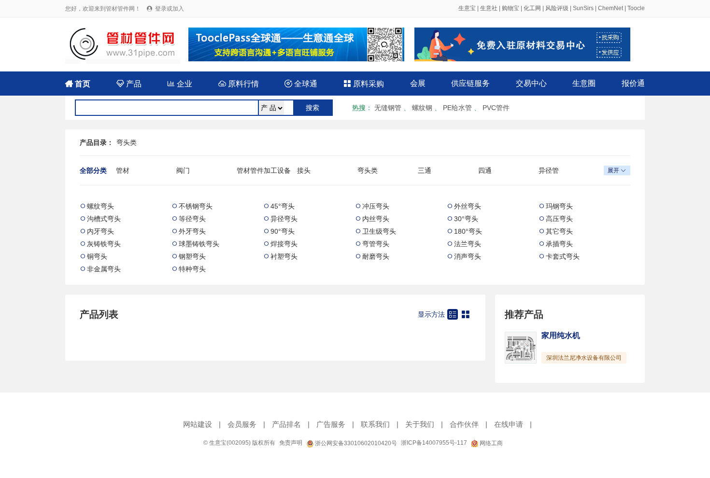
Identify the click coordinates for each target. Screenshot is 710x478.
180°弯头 (468, 231)
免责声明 (290, 442)
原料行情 (238, 84)
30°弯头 (466, 219)
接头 (304, 170)
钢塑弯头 (192, 256)
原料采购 (363, 84)
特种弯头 (192, 269)
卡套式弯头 (563, 256)
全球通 (300, 84)
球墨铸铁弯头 (199, 244)
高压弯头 (559, 219)
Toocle (636, 8)
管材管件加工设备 (264, 170)
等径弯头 (192, 219)
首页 (77, 84)
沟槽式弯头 (104, 219)
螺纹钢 (422, 108)
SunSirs (583, 8)
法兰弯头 (467, 244)
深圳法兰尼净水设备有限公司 (584, 357)
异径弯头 (284, 219)
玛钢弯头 (559, 206)
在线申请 (508, 424)
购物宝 (510, 8)
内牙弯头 (100, 231)
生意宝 (467, 8)
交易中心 (531, 83)
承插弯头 (559, 244)
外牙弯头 (192, 231)
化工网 (532, 8)
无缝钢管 (387, 108)
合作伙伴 (464, 424)
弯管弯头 (375, 244)
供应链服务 (470, 83)
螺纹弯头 (100, 206)
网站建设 (197, 424)
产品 (129, 84)
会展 (418, 83)
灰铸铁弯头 (104, 244)
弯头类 (126, 142)
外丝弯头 (467, 206)
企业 (179, 84)
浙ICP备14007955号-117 (434, 442)
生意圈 (584, 83)
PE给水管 (457, 108)
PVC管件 (496, 108)
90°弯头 (282, 231)
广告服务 (330, 424)
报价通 (633, 83)
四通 (485, 170)
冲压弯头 (375, 206)
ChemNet (610, 8)
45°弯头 (282, 206)
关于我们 (419, 424)
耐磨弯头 (375, 256)
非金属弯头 (104, 269)
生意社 (488, 8)
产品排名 (286, 424)
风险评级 (556, 8)
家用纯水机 (560, 335)
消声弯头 (467, 256)
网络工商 (490, 443)
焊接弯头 (284, 244)
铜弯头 (97, 256)
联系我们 (375, 424)
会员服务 (241, 424)
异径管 (549, 170)
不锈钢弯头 (196, 206)
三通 (424, 170)
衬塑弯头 (284, 256)
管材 (122, 170)
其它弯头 (559, 231)
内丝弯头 (375, 219)
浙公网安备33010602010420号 (355, 443)
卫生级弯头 (379, 231)
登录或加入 (169, 8)
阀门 (183, 170)
